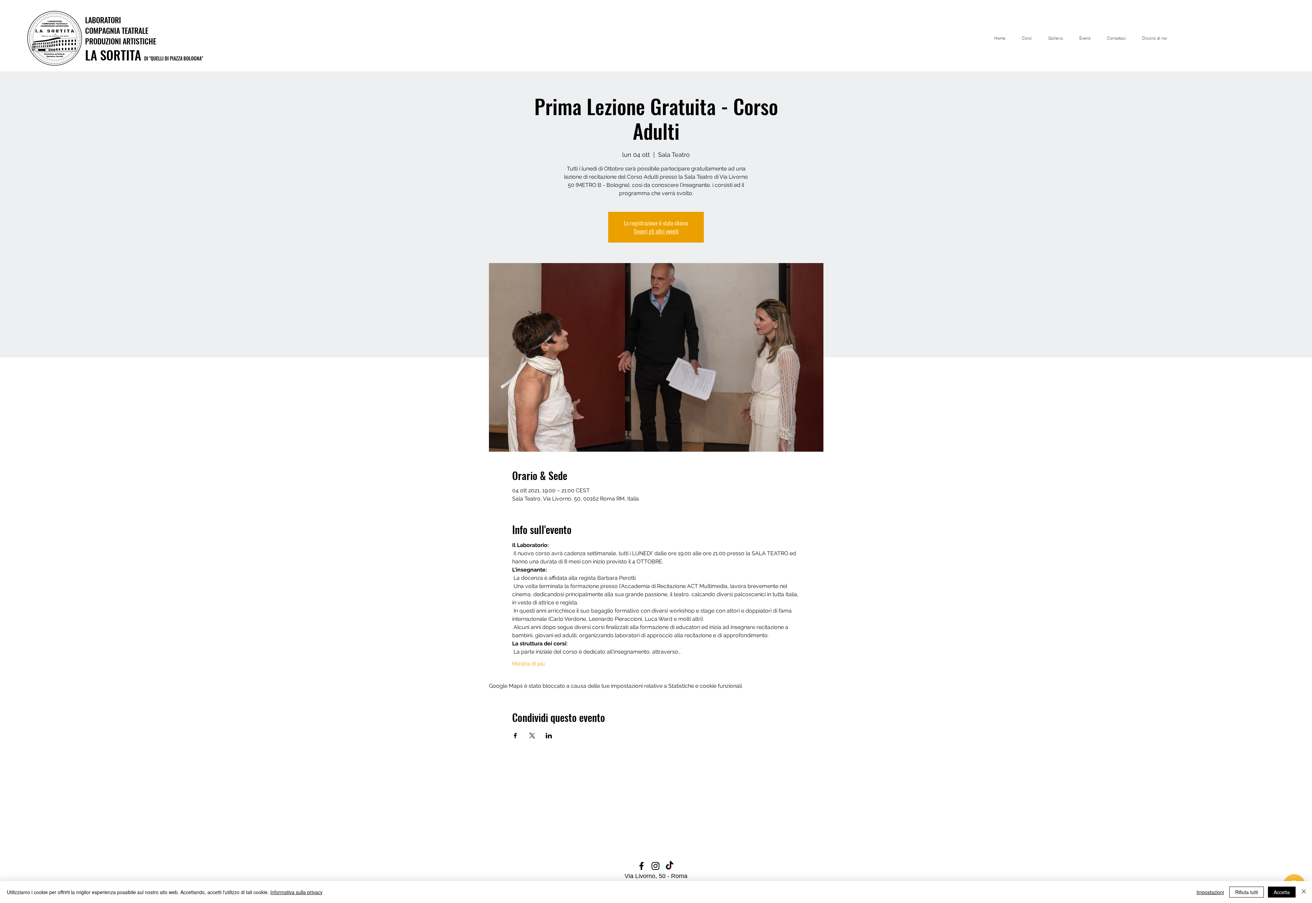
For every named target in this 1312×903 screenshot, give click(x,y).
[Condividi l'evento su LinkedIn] (549, 735)
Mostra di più (528, 663)
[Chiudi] (1304, 892)
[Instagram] (655, 866)
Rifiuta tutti (1246, 892)
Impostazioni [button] (1210, 892)
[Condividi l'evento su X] (532, 735)
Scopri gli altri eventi (656, 231)
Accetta (1282, 892)
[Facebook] (641, 866)
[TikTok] (669, 866)
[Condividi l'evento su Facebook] (515, 735)
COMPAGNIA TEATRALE (116, 30)
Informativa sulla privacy (296, 892)
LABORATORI (103, 19)
